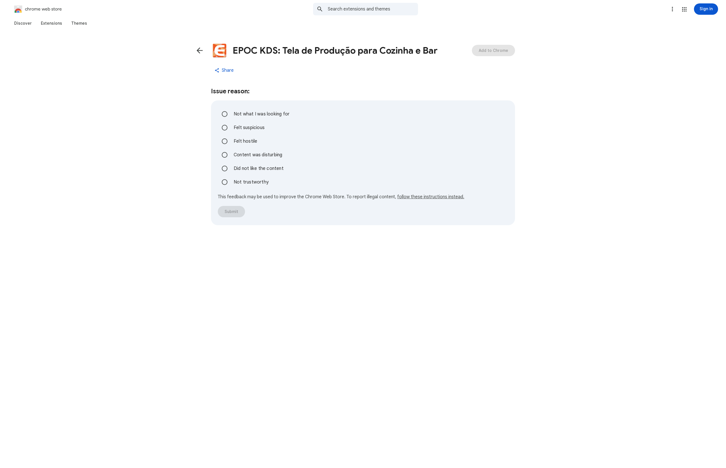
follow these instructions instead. (430, 197)
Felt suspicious (249, 127)
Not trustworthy (251, 182)
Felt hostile (245, 141)
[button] (684, 9)
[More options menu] (672, 9)
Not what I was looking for (262, 114)
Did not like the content (259, 168)
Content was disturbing (258, 155)
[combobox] (373, 9)
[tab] (23, 23)
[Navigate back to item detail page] (199, 50)
